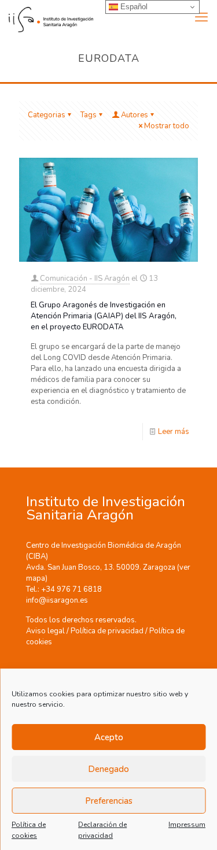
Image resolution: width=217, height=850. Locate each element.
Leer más (173, 431)
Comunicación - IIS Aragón (85, 278)
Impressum (186, 824)
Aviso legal (45, 631)
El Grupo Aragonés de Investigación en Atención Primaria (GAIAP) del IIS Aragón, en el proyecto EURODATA (103, 316)
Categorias (46, 115)
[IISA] (46, 17)
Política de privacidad (107, 631)
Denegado (108, 769)
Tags (88, 115)
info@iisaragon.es (57, 600)
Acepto (108, 737)
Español (133, 6)
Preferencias (109, 801)
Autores (134, 115)
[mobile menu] (201, 17)
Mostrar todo (166, 126)
